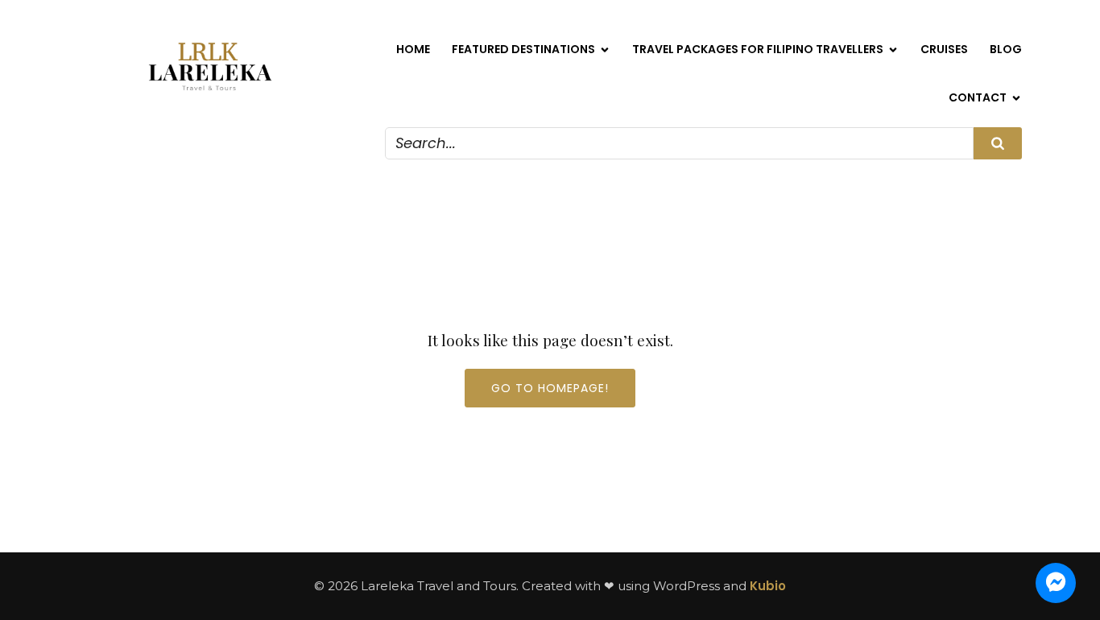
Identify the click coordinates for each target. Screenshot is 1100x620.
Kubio (768, 585)
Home (413, 49)
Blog (1006, 49)
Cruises (944, 49)
